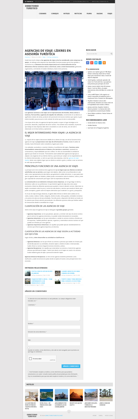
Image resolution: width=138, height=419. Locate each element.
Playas (89, 13)
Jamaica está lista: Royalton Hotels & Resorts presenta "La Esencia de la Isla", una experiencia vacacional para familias (99, 109)
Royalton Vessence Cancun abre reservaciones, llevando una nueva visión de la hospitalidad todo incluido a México (100, 102)
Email (101, 415)
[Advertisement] (69, 33)
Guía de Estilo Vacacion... (43, 1)
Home (94, 415)
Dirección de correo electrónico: (37, 332)
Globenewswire (93, 69)
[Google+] (91, 62)
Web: (29, 340)
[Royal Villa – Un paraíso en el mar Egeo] (46, 395)
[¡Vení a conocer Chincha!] (106, 395)
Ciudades (42, 13)
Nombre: (31, 323)
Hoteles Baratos (92, 125)
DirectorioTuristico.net (54, 415)
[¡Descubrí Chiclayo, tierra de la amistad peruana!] (91, 395)
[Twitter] (96, 62)
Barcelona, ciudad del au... (100, 1)
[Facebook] (87, 62)
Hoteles (66, 13)
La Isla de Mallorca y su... (81, 1)
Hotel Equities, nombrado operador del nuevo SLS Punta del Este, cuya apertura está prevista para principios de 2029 (99, 82)
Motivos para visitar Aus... (62, 1)
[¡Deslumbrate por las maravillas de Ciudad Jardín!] (61, 395)
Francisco (27, 57)
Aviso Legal (109, 415)
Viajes (109, 13)
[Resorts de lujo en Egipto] (76, 395)
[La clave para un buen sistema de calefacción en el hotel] (31, 395)
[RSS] (104, 62)
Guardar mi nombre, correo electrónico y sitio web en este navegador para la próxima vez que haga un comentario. (53, 351)
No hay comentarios (52, 57)
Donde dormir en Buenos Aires (96, 123)
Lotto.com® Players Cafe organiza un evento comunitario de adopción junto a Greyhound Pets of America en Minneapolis (100, 96)
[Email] (100, 62)
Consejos (55, 13)
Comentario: (32, 305)
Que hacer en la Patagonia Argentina (98, 128)
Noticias (78, 13)
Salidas (100, 13)
